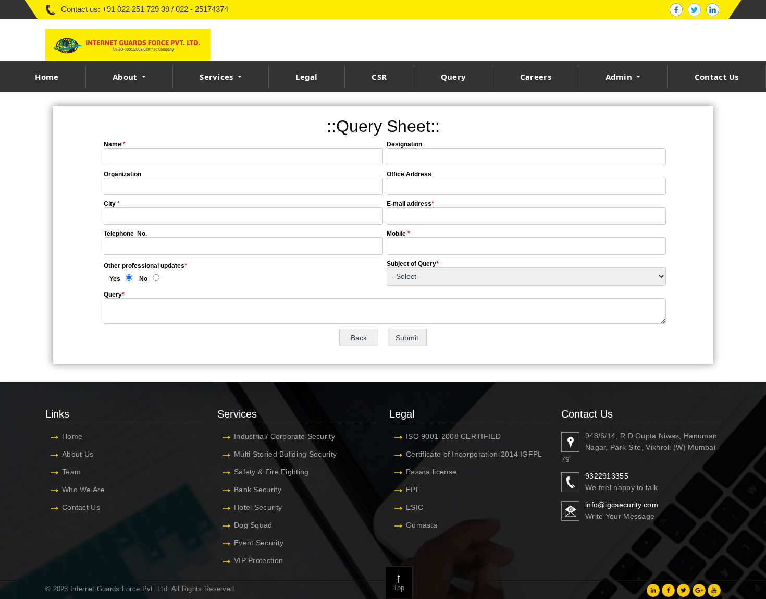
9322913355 (606, 476)
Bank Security (257, 489)
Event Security (258, 543)
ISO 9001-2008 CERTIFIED (453, 436)
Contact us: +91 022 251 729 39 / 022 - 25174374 (144, 9)
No (143, 279)
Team (71, 472)
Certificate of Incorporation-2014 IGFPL (474, 454)
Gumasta (421, 525)
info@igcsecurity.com (621, 504)
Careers (535, 76)
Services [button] (218, 76)
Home (46, 76)
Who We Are (83, 489)
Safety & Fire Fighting (271, 472)
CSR (379, 76)
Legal (306, 76)
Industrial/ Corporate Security (284, 436)
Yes (114, 279)
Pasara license (431, 472)
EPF (413, 489)
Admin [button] (620, 76)
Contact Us (717, 76)
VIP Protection (258, 560)
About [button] (126, 76)
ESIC (414, 507)
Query (453, 76)
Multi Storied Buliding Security (285, 454)
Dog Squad (253, 525)
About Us (77, 454)
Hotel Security (258, 507)
